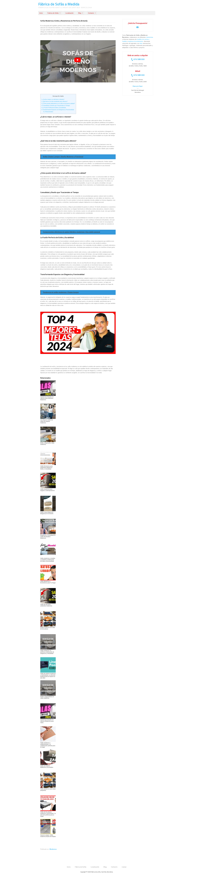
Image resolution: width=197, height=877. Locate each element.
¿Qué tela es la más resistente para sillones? (54, 101)
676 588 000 (138, 59)
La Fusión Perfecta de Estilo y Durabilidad (53, 107)
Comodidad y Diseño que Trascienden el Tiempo (55, 105)
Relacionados (48, 111)
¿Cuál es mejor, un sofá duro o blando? (52, 99)
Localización (69, 13)
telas (141, 43)
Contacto (91, 13)
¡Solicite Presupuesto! (137, 23)
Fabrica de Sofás (53, 13)
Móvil (137, 71)
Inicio (41, 13)
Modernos (53, 849)
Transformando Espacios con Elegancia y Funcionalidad (57, 109)
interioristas (149, 37)
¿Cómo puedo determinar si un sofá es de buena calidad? (58, 103)
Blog (79, 13)
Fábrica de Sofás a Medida (58, 4)
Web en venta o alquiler (137, 55)
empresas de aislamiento (135, 41)
